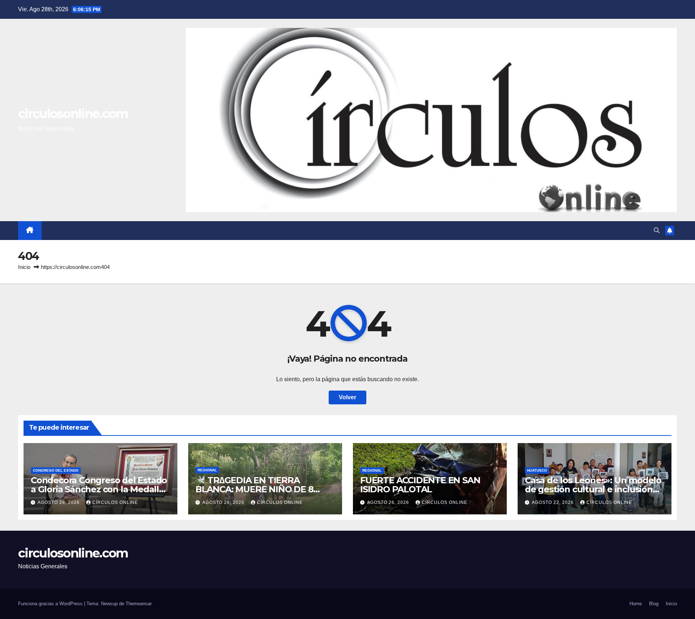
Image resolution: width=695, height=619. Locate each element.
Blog (653, 603)
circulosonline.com (73, 113)
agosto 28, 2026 (59, 502)
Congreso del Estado (56, 470)
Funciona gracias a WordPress (51, 603)
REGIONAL (207, 470)
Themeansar (139, 603)
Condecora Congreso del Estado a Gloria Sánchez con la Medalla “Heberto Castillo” (99, 489)
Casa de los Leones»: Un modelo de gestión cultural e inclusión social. (593, 489)
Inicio (24, 267)
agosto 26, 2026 (224, 502)
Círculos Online (115, 502)
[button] (657, 230)
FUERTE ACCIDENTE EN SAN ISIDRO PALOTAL (420, 484)
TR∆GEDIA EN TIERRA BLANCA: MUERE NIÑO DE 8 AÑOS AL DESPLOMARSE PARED (264, 489)
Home (635, 603)
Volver (347, 397)
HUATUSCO (537, 470)
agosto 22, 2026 (553, 502)
